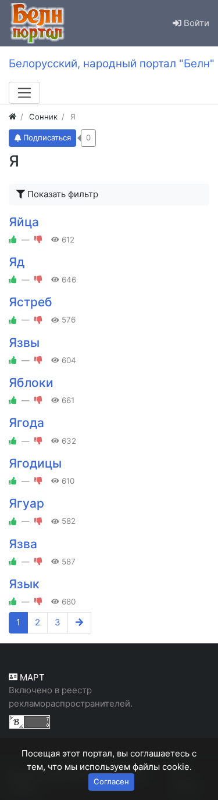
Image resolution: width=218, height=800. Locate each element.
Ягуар (26, 503)
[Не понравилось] (38, 239)
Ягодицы (35, 463)
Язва (23, 544)
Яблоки (31, 382)
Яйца (24, 222)
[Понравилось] (13, 239)
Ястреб (30, 302)
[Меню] (24, 93)
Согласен (111, 781)
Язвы (24, 342)
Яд (16, 262)
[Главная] (12, 116)
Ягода (26, 422)
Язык (24, 584)
